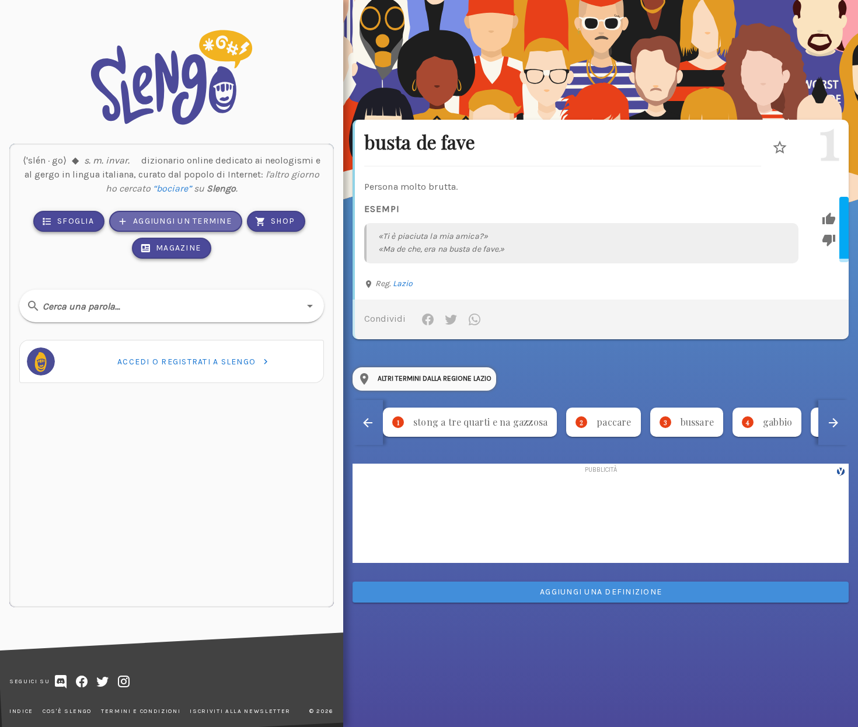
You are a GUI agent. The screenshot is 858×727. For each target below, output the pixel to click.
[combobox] (171, 306)
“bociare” (172, 188)
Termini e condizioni (140, 711)
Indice (21, 711)
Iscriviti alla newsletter (240, 711)
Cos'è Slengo (67, 711)
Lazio (403, 283)
